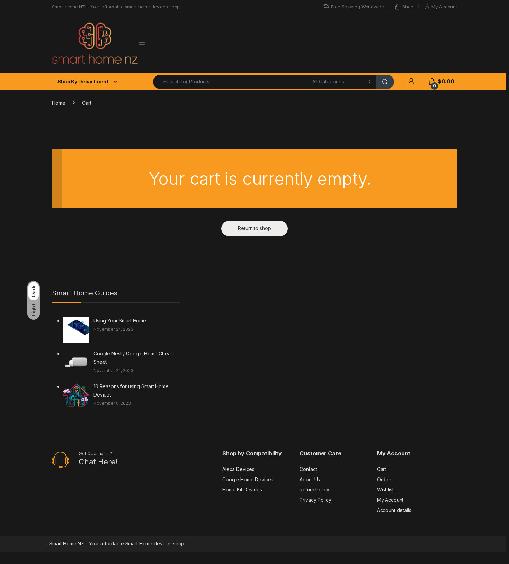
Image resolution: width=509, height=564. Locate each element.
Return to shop (254, 228)
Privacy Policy (315, 500)
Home (58, 103)
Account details (394, 510)
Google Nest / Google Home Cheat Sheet (132, 358)
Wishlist (385, 489)
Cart (381, 469)
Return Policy (314, 489)
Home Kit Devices (242, 489)
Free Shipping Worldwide (357, 6)
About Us (310, 479)
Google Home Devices (247, 479)
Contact (308, 469)
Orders (385, 479)
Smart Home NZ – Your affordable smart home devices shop (116, 6)
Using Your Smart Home (119, 321)
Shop (407, 6)
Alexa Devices (238, 469)
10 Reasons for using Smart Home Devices (131, 390)
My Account (444, 6)
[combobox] (231, 82)
